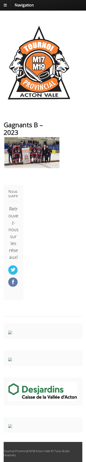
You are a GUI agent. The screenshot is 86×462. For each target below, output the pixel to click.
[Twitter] (13, 270)
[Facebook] (13, 282)
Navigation (24, 5)
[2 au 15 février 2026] (39, 101)
